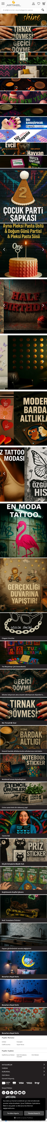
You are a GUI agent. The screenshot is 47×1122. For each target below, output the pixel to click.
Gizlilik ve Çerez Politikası (24, 1118)
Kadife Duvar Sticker (8, 1055)
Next (42, 249)
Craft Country (6, 1044)
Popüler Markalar (8, 1038)
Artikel (4, 1042)
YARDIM (5, 1068)
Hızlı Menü (6, 1075)
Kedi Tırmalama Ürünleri (21, 1056)
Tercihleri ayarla (13, 1113)
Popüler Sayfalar (8, 1051)
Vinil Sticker (35, 1055)
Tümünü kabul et (34, 1113)
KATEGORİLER (7, 1065)
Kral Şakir (20, 1042)
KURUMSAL (6, 1072)
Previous (4, 249)
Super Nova (20, 1044)
